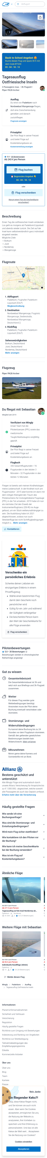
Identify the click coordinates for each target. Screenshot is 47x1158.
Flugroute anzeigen (18, 121)
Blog (4, 1072)
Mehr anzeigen (20, 523)
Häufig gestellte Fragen (12, 1026)
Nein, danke (35, 1091)
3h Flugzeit (26, 87)
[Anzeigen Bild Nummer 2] (26, 44)
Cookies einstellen (23, 1142)
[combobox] (30, 4)
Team (4, 1076)
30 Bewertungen (18, 157)
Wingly (5, 985)
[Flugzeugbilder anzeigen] (21, 388)
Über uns (6, 1068)
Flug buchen (26, 169)
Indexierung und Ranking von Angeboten (20, 1035)
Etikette (5, 1050)
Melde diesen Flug (16, 977)
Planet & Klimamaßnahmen (14, 1010)
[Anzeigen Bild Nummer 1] (9, 44)
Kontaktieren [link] (13, 529)
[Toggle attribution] (42, 287)
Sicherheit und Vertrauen (13, 1014)
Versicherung (8, 1018)
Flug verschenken (25, 192)
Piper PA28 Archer (10, 90)
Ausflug (28, 985)
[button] (23, 275)
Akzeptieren (23, 1149)
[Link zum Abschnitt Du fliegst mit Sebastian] (42, 90)
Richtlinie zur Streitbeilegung (15, 1039)
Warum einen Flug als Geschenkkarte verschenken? (23, 201)
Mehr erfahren (29, 742)
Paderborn (16, 985)
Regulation (7, 1022)
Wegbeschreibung (15, 306)
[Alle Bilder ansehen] (23, 24)
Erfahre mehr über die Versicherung (19, 795)
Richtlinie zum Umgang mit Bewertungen (21, 1030)
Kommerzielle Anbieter (12, 1054)
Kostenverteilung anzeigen (21, 147)
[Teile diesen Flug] (40, 17)
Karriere (5, 1080)
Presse (5, 1084)
